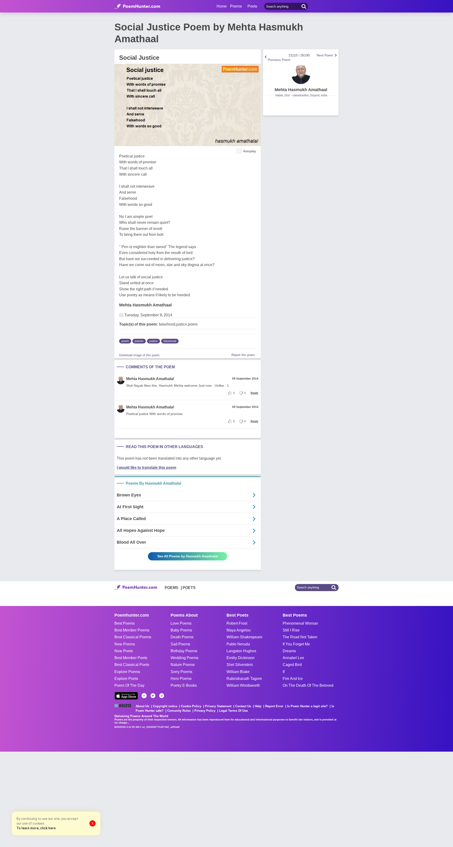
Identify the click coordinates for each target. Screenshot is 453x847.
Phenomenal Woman (300, 623)
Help (258, 706)
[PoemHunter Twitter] (152, 695)
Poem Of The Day (129, 685)
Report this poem (243, 355)
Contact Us (243, 706)
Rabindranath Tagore (244, 679)
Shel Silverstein (239, 665)
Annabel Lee (293, 658)
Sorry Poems (181, 672)
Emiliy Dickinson (240, 658)
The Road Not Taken (300, 637)
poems (139, 341)
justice (153, 341)
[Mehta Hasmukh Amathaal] (300, 74)
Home (222, 6)
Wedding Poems (184, 658)
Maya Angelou (238, 630)
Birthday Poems (184, 651)
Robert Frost (236, 623)
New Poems (124, 644)
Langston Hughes (241, 651)
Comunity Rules (179, 710)
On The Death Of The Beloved (308, 685)
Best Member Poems (131, 630)
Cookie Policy (191, 706)
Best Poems (124, 623)
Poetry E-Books (184, 685)
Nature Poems (183, 665)
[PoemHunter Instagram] (161, 695)
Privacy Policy (204, 710)
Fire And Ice (293, 679)
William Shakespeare (244, 637)
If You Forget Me (296, 644)
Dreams (289, 651)
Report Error (274, 706)
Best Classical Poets (131, 665)
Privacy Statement (218, 706)
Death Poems (182, 637)
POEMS (171, 588)
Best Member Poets (130, 658)
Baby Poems (181, 630)
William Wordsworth (243, 685)
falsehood (170, 341)
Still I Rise (291, 630)
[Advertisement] (71, 799)
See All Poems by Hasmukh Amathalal (187, 556)
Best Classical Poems (132, 637)
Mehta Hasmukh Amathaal (145, 305)
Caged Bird (292, 665)
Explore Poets (126, 679)
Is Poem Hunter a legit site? (307, 706)
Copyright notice (165, 706)
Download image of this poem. (139, 355)
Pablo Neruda (238, 644)
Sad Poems (180, 644)
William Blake (238, 672)
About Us (142, 706)
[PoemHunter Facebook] (144, 695)
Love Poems (181, 623)
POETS (189, 588)
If (284, 672)
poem (125, 341)
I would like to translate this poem (146, 468)
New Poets (123, 651)
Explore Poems (127, 672)
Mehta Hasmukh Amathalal (150, 379)
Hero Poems (181, 679)
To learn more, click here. (36, 828)
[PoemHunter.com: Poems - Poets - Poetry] (137, 6)
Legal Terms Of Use (233, 710)
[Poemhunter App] (126, 696)
